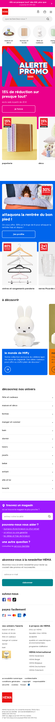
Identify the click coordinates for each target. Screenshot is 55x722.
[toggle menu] (51, 12)
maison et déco (8, 630)
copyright (26, 681)
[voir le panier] (45, 12)
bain (4, 647)
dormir (4, 644)
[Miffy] (24, 339)
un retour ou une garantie (16, 532)
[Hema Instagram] (9, 599)
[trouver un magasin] (49, 516)
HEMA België (34, 659)
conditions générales (11, 681)
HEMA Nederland (36, 656)
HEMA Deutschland (37, 666)
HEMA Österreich (36, 670)
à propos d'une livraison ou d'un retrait (21, 529)
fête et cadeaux (9, 637)
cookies (14, 685)
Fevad (23, 685)
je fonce (27, 87)
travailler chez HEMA (38, 633)
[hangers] (19, 266)
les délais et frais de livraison (17, 536)
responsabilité (39, 681)
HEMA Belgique (35, 663)
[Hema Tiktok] (14, 599)
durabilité (33, 637)
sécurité (5, 685)
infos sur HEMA (35, 630)
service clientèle (21, 546)
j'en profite (27, 216)
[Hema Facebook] (4, 599)
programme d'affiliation (38, 646)
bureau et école (9, 633)
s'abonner (27, 582)
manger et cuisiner (10, 640)
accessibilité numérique (12, 678)
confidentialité (31, 678)
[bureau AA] (19, 141)
